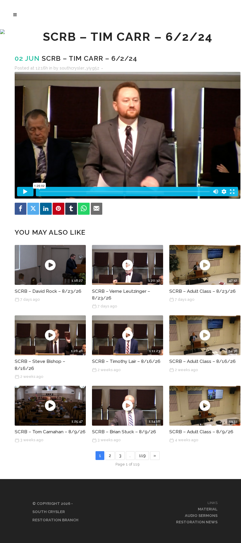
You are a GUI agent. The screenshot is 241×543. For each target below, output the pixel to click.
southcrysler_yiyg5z (79, 68)
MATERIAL (207, 509)
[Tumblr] (71, 209)
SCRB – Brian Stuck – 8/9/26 (124, 431)
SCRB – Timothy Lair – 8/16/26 (126, 361)
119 (142, 455)
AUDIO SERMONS (201, 515)
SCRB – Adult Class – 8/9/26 (201, 431)
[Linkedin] (46, 209)
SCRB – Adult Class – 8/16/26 (202, 361)
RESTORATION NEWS (196, 522)
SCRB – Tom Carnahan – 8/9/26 (50, 431)
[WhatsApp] (84, 209)
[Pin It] (58, 209)
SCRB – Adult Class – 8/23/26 (202, 291)
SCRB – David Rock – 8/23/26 (48, 291)
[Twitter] (33, 209)
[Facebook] (20, 209)
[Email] (97, 209)
